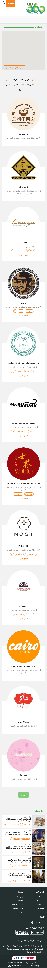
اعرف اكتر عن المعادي (14, 68)
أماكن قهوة (29, 311)
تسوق (21, 89)
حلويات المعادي (20, 554)
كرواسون (32, 431)
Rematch (16, 838)
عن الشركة (40, 900)
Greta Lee (26, 865)
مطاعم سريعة (18, 494)
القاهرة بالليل (19, 85)
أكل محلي (21, 614)
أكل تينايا (32, 250)
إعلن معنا (20, 897)
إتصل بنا (41, 897)
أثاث (28, 851)
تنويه (21, 912)
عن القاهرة (40, 904)
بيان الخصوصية (18, 908)
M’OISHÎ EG (32, 554)
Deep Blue (26, 838)
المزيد (23, 795)
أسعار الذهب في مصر (14, 824)
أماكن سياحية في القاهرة (23, 881)
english (10, 3)
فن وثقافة (25, 80)
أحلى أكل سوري (30, 371)
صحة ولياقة (31, 85)
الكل (34, 80)
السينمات (41, 908)
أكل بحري (30, 614)
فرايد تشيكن (29, 494)
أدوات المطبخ (21, 851)
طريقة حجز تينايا (22, 250)
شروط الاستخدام (17, 904)
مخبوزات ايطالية (21, 431)
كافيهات (16, 80)
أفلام (8, 80)
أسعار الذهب (26, 824)
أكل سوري (19, 371)
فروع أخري (23, 255)
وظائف (20, 900)
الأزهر (12, 881)
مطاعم (8, 85)
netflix (17, 865)
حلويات (21, 311)
